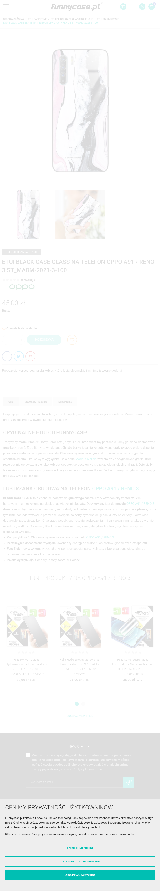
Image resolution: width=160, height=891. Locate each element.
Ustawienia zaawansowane (80, 861)
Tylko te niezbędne (80, 848)
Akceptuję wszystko (80, 874)
